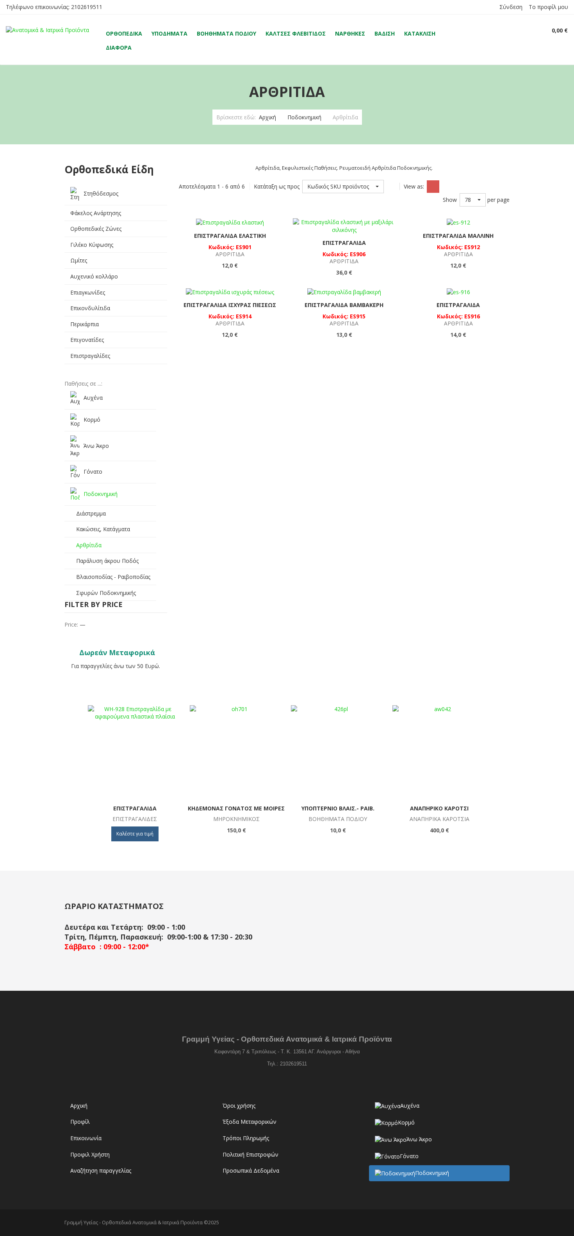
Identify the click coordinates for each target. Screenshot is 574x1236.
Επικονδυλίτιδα (90, 308)
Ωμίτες (78, 260)
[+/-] (391, 186)
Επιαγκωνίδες (87, 292)
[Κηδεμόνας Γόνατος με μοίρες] (236, 752)
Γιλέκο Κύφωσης (91, 244)
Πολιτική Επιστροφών (250, 1154)
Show (450, 199)
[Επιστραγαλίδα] (134, 752)
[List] (447, 186)
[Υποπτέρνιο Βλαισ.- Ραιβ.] (338, 752)
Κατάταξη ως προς (276, 186)
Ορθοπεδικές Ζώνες (95, 228)
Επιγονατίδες (87, 339)
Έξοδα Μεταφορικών (249, 1121)
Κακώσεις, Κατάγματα (103, 529)
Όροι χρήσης (239, 1105)
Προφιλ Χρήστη (90, 1154)
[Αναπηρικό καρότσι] (439, 752)
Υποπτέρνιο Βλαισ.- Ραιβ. (337, 808)
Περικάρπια (84, 324)
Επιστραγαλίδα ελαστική (230, 235)
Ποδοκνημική (304, 117)
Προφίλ (80, 1121)
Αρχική (267, 117)
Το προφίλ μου (548, 7)
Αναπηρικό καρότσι (439, 808)
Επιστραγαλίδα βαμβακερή (344, 305)
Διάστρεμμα (91, 513)
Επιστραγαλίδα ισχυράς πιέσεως (230, 305)
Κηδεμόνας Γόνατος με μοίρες (236, 808)
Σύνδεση (510, 7)
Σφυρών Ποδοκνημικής (106, 592)
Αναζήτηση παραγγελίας (100, 1170)
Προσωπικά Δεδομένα (251, 1170)
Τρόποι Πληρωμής (246, 1138)
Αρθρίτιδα (89, 545)
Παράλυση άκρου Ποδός (107, 560)
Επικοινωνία (86, 1138)
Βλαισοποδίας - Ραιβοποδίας (113, 576)
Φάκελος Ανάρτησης (95, 213)
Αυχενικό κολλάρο (94, 276)
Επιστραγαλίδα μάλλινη (458, 235)
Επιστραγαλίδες (90, 355)
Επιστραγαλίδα (344, 242)
